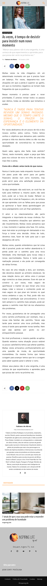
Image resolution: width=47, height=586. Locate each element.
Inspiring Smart (7, 512)
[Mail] (23, 551)
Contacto (8, 579)
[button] (3, 3)
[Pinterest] (22, 66)
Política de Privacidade (20, 579)
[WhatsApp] (27, 66)
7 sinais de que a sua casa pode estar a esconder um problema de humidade (23, 518)
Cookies (32, 579)
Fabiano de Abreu (11, 59)
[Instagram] (26, 473)
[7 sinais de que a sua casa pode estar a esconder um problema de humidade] (23, 503)
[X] (17, 66)
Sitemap (39, 579)
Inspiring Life (6, 522)
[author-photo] (23, 423)
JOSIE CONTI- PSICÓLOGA (12, 570)
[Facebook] (11, 66)
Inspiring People (7, 33)
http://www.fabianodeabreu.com (23, 429)
